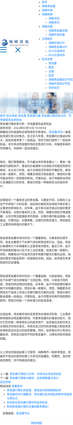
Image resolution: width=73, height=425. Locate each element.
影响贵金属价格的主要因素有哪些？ (28, 406)
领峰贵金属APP (58, 47)
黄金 (51, 67)
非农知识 (54, 87)
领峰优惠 (47, 26)
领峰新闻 (47, 14)
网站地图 (36, 423)
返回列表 (5, 382)
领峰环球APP (57, 43)
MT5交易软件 (57, 51)
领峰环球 (47, 10)
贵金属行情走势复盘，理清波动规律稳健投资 (34, 390)
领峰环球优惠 (57, 34)
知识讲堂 (47, 59)
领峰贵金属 (48, 6)
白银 (51, 71)
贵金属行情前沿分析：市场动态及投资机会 (35, 374)
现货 (51, 75)
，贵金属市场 (54, 132)
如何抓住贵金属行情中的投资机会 (27, 402)
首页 (44, 2)
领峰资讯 (54, 22)
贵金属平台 (23, 413)
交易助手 (47, 38)
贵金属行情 (34, 115)
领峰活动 (54, 18)
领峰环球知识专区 (59, 83)
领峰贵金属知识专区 (61, 79)
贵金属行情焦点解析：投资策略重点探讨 (34, 378)
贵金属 (53, 63)
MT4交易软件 (57, 55)
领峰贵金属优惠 (58, 30)
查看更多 (17, 386)
